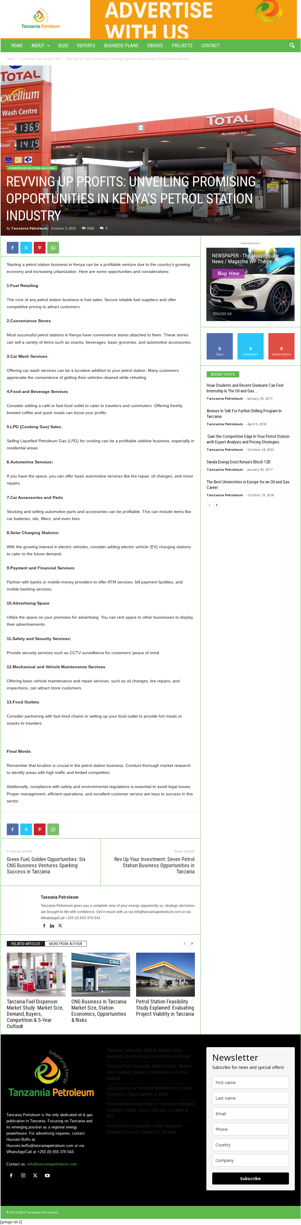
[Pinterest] (40, 248)
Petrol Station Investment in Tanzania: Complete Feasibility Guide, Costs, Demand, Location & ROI (150, 1110)
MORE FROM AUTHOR (65, 943)
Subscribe (281, 335)
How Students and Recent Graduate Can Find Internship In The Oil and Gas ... (245, 388)
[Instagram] (25, 1176)
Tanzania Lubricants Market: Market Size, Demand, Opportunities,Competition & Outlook (148, 1053)
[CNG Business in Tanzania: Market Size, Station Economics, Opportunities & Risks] (100, 975)
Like (219, 335)
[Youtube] (48, 1176)
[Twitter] (26, 248)
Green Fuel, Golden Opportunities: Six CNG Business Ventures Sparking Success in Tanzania (46, 865)
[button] (291, 45)
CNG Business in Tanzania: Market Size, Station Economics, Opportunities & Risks (99, 1010)
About (38, 45)
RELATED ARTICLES (25, 943)
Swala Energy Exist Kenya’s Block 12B (238, 462)
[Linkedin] (53, 926)
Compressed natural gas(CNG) (40, 59)
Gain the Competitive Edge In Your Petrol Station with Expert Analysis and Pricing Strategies (248, 439)
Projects (182, 45)
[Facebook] (13, 248)
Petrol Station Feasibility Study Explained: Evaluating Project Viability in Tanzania (165, 1007)
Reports (86, 45)
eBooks (155, 45)
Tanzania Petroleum (29, 228)
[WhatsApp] (53, 248)
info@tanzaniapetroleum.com (52, 1164)
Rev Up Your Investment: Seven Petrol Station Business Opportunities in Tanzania (154, 865)
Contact (210, 45)
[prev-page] (185, 944)
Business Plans (121, 45)
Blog (63, 45)
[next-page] (192, 944)
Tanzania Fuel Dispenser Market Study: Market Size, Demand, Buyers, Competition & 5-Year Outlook (35, 1013)
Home (17, 45)
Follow (250, 335)
